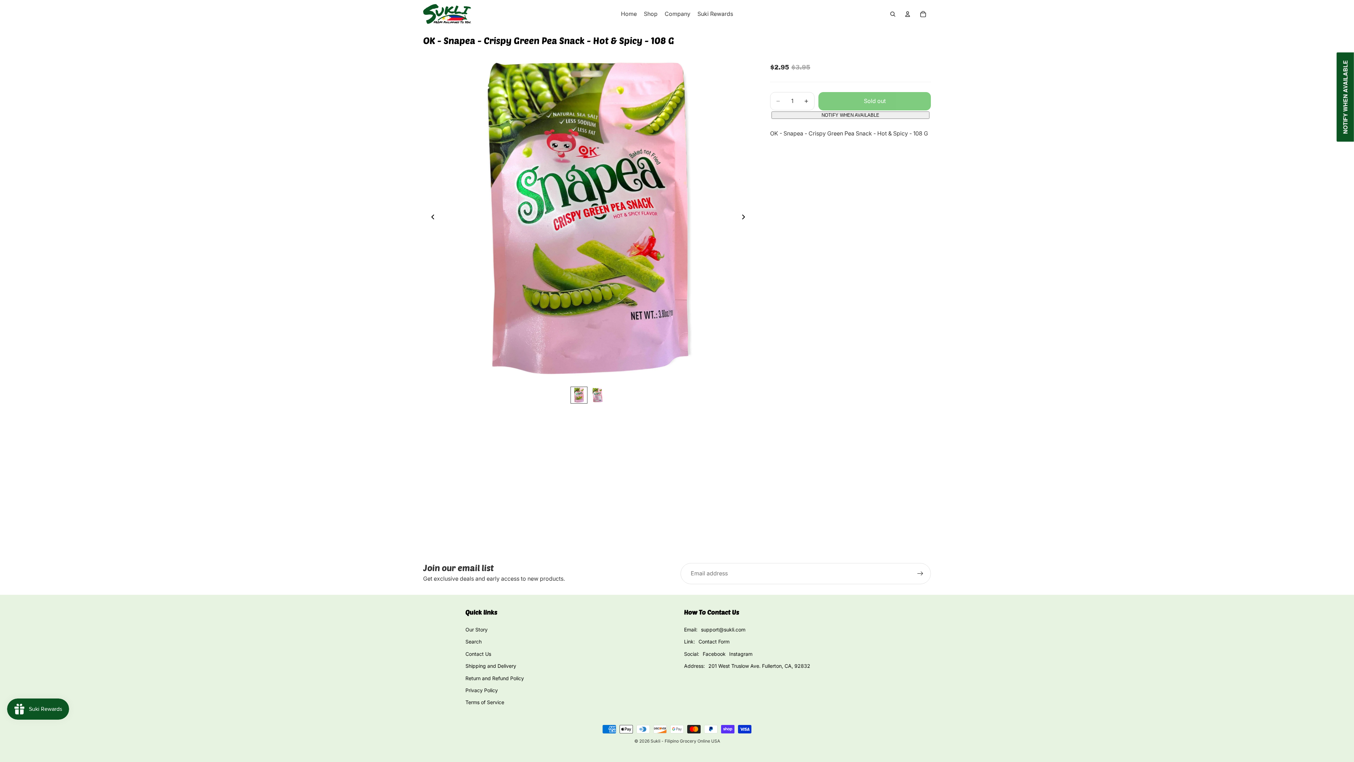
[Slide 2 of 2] (597, 395)
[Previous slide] (431, 218)
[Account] (907, 14)
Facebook (714, 654)
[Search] (893, 14)
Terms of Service (484, 702)
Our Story (476, 630)
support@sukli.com (723, 630)
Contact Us (478, 654)
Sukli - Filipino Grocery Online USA (685, 741)
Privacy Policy (481, 690)
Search (473, 642)
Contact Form (714, 642)
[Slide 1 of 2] (579, 395)
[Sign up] (920, 573)
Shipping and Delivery (490, 666)
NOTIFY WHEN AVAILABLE (850, 115)
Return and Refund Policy (494, 678)
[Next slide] (745, 218)
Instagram (740, 654)
